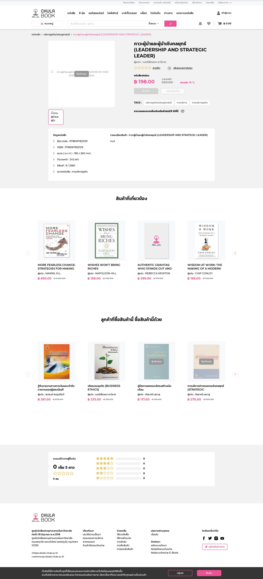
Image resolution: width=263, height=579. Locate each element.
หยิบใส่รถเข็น (173, 91)
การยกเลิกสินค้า (125, 549)
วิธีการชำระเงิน (124, 538)
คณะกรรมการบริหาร (93, 538)
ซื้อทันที (146, 91)
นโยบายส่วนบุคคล (160, 530)
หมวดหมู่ (48, 23)
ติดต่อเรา (155, 541)
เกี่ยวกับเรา (88, 530)
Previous (28, 253)
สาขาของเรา (89, 541)
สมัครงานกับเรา (159, 545)
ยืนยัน (209, 573)
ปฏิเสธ (180, 573)
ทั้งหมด (152, 23)
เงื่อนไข (154, 534)
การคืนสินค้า (123, 545)
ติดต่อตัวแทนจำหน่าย (161, 549)
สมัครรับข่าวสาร (217, 546)
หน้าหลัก (36, 34)
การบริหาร (182, 102)
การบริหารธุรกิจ (200, 102)
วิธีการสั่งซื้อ (123, 534)
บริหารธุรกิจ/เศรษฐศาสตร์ (159, 102)
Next (235, 253)
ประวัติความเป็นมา (92, 534)
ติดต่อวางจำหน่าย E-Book (164, 552)
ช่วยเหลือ (121, 530)
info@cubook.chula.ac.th (45, 553)
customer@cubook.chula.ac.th (48, 556)
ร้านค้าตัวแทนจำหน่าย (93, 545)
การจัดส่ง (121, 541)
